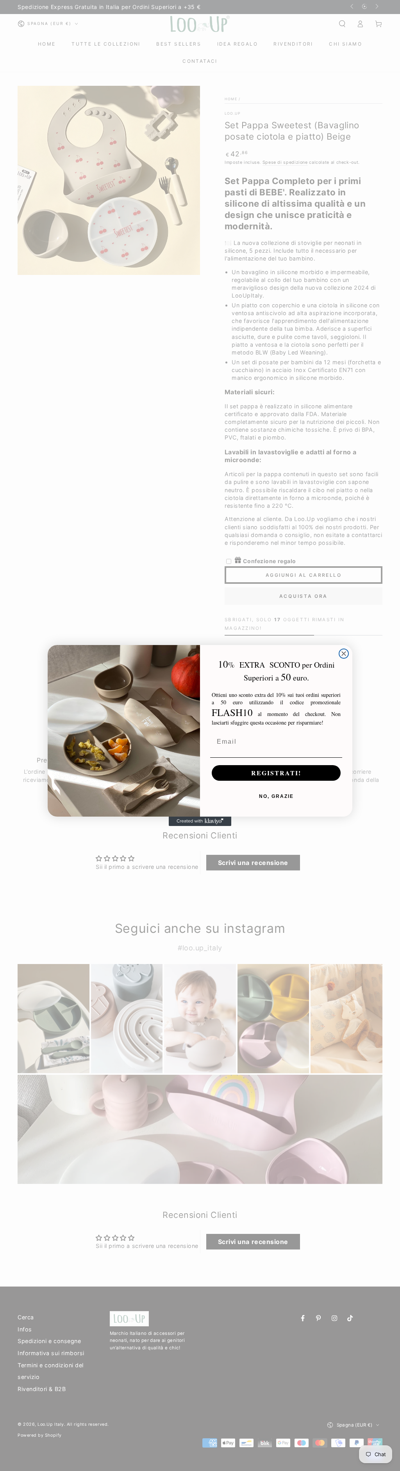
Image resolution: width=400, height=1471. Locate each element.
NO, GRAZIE (276, 796)
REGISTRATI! (276, 772)
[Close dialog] (343, 653)
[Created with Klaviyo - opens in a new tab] (200, 821)
